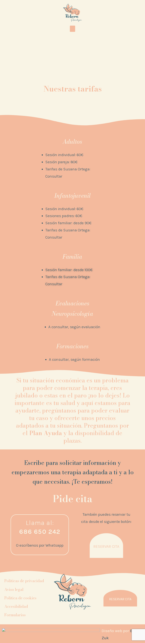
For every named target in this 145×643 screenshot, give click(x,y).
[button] (72, 29)
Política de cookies (20, 598)
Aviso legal (13, 589)
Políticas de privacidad (24, 581)
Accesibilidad (16, 606)
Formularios (15, 615)
